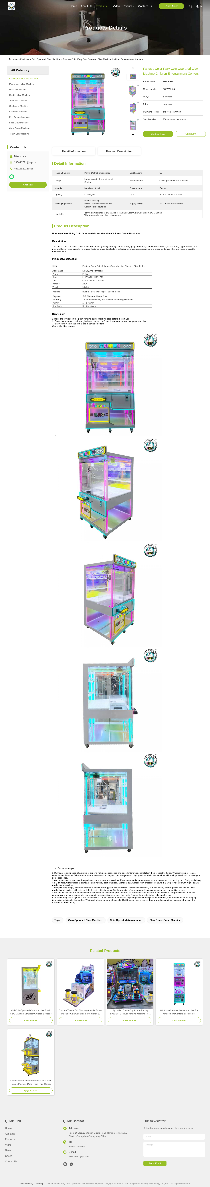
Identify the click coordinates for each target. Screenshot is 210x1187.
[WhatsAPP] (11, 177)
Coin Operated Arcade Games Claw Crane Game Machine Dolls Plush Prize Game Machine (31, 1082)
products (101, 6)
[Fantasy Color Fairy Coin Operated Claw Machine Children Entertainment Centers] (88, 102)
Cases (8, 1156)
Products (24, 59)
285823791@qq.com (25, 162)
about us (86, 6)
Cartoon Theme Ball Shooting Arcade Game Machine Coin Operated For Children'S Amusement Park (80, 1012)
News (8, 1150)
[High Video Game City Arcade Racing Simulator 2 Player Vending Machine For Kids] (130, 983)
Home (73, 6)
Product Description (119, 151)
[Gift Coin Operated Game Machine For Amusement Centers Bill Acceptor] (179, 983)
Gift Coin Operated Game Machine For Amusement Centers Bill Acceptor (179, 1012)
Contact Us (11, 1161)
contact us (145, 6)
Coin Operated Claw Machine (46, 59)
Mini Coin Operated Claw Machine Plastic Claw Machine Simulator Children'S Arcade (31, 1012)
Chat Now (171, 6)
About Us (10, 1134)
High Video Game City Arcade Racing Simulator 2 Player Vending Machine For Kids (129, 1012)
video (116, 6)
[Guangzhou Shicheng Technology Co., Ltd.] (11, 6)
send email (155, 1163)
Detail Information (74, 151)
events (128, 6)
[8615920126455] (71, 1165)
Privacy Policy (26, 1183)
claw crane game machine (165, 920)
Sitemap (40, 1183)
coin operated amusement (125, 920)
